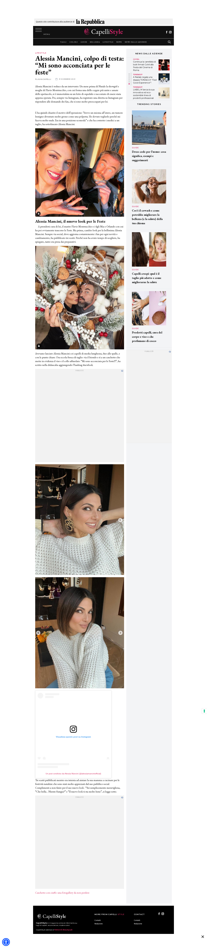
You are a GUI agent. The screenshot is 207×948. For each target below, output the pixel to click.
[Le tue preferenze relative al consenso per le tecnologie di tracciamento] (204, 711)
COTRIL (136, 59)
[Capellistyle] (103, 32)
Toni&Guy (137, 74)
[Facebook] (166, 32)
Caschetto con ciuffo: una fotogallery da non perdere (62, 892)
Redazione (98, 923)
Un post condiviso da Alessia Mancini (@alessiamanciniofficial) (73, 773)
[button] (129, 74)
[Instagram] (170, 32)
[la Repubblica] (90, 21)
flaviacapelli (43, 79)
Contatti (97, 920)
